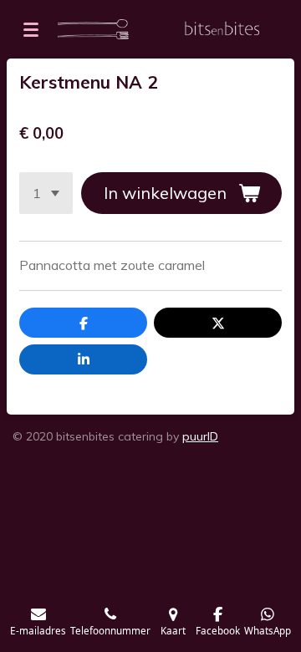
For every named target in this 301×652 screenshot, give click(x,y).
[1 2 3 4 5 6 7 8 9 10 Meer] (46, 193)
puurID (200, 436)
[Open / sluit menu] (31, 29)
